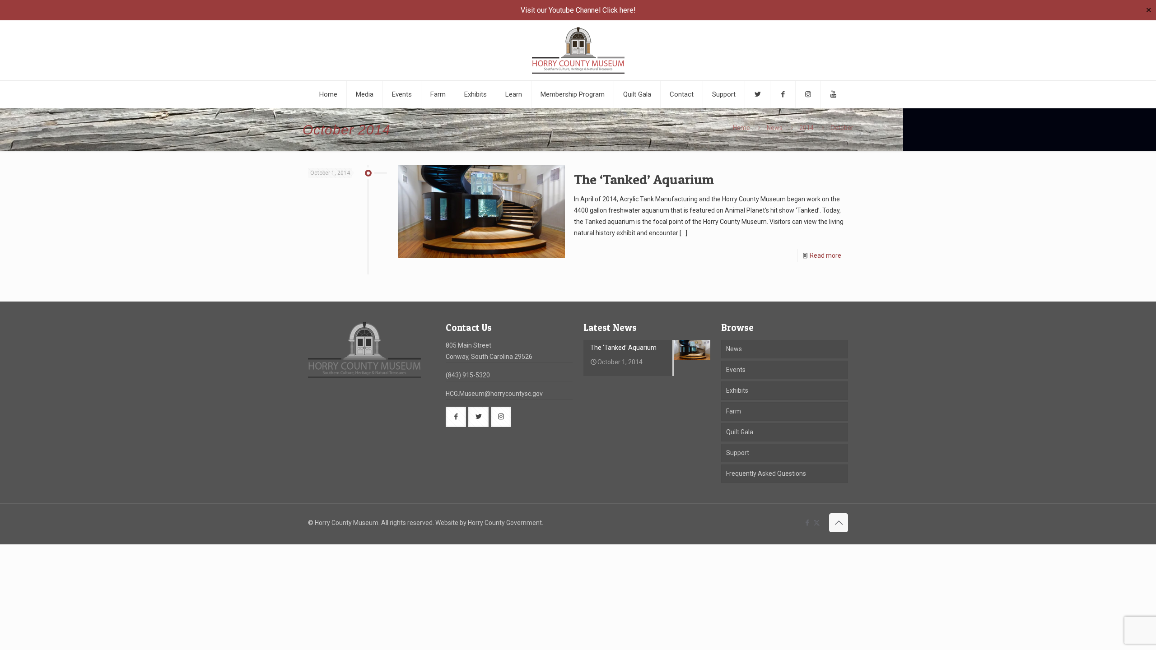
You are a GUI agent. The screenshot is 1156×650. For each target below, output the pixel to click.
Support (737, 452)
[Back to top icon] (838, 522)
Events (736, 369)
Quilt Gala (739, 432)
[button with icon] (456, 417)
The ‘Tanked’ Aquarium (644, 179)
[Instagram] (808, 94)
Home (741, 127)
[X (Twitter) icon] (816, 523)
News (775, 127)
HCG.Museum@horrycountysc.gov (494, 393)
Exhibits (737, 390)
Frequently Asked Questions (766, 473)
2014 (806, 127)
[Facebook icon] (807, 523)
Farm (733, 411)
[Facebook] (783, 94)
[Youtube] (833, 94)
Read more (825, 255)
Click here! (619, 10)
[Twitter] (757, 94)
